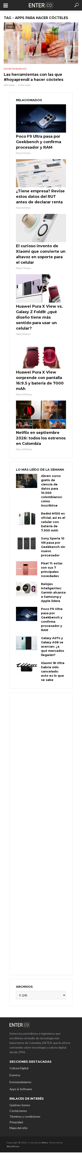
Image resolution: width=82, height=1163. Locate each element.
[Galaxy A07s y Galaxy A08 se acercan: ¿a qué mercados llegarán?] (26, 643)
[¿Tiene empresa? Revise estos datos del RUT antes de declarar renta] (41, 173)
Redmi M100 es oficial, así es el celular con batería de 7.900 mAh (53, 522)
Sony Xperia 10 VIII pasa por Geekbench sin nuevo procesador (53, 547)
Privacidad (16, 1122)
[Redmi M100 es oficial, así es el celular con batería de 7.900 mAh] (26, 518)
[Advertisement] (41, 833)
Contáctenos (18, 1111)
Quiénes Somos (19, 1105)
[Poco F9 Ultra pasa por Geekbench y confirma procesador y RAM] (41, 118)
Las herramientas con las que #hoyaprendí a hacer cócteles (33, 77)
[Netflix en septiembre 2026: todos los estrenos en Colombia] (41, 415)
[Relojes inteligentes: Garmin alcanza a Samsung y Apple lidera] (26, 589)
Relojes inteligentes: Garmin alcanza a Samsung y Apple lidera (53, 592)
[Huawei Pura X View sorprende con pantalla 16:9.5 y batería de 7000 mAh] (41, 354)
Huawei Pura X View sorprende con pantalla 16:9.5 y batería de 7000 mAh (40, 380)
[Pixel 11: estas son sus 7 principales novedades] (26, 568)
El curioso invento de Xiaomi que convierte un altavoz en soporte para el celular (40, 254)
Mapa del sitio (18, 1128)
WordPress (13, 1146)
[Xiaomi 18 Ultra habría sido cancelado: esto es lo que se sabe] (26, 668)
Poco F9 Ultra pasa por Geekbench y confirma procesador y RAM (38, 142)
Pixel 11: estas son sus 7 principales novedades (51, 569)
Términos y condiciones (24, 1116)
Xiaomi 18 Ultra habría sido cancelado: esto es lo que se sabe (52, 671)
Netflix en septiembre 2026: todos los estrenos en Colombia (41, 438)
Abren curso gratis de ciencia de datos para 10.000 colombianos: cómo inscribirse (51, 490)
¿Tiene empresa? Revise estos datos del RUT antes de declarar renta (40, 196)
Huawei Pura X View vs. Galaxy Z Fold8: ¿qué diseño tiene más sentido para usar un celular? (39, 317)
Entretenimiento (15, 68)
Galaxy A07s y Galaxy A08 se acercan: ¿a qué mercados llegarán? (52, 646)
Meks (45, 1142)
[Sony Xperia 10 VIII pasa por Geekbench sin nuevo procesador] (26, 543)
